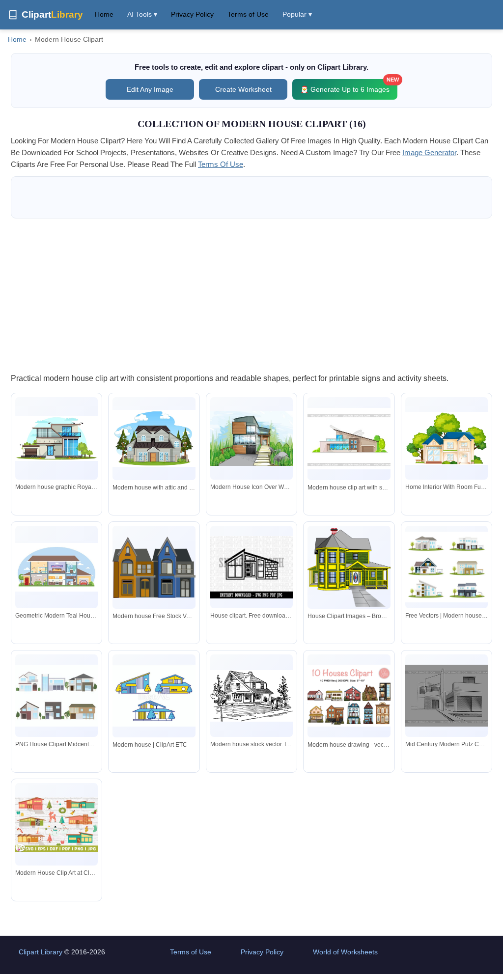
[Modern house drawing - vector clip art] (348, 696)
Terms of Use (248, 14)
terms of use (220, 164)
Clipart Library (40, 952)
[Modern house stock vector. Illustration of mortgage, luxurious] (251, 696)
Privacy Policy (192, 14)
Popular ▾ (297, 14)
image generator (429, 152)
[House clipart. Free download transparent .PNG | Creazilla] (251, 567)
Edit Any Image (150, 89)
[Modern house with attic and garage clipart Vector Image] (153, 438)
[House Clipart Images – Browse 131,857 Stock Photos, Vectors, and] (348, 567)
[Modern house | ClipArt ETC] (153, 696)
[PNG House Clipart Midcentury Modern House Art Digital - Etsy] (56, 696)
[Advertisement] (251, 295)
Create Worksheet (243, 89)
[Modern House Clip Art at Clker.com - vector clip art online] (56, 824)
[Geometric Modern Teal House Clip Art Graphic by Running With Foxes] (56, 567)
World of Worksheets (345, 952)
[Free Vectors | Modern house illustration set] (446, 567)
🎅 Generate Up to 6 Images (348, 86)
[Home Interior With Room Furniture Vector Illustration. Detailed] (446, 438)
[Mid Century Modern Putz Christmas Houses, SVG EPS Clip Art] (446, 696)
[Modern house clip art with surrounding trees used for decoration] (348, 438)
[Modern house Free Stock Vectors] (153, 567)
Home (104, 14)
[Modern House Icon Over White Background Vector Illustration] (251, 438)
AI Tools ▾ (142, 14)
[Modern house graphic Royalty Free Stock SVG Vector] (56, 438)
